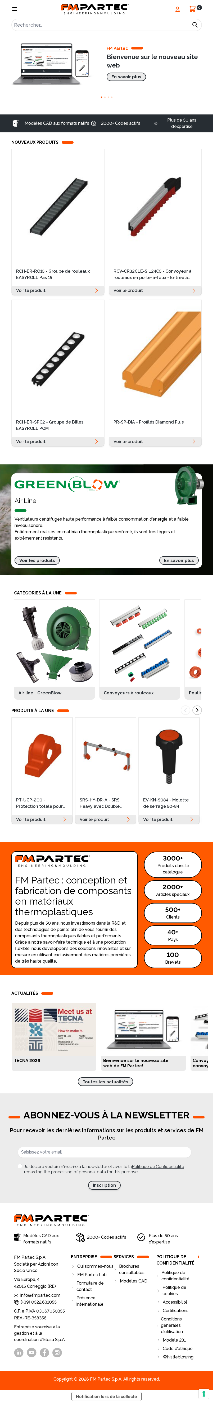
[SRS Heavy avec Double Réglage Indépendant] (105, 755)
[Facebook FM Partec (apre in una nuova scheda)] (44, 1352)
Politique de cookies (174, 1290)
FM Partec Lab (92, 1274)
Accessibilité (175, 1302)
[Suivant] (197, 710)
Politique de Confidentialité (158, 1166)
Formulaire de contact (90, 1286)
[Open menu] (14, 9)
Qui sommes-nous (95, 1266)
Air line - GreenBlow (40, 692)
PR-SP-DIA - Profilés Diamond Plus (149, 422)
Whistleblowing (178, 1356)
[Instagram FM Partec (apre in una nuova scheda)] (57, 1352)
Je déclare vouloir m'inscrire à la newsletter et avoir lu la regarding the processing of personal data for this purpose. (104, 1169)
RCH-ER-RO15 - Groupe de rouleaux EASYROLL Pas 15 (53, 274)
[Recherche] (195, 25)
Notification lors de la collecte (106, 1396)
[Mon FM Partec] (177, 9)
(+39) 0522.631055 (39, 1302)
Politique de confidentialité (175, 1275)
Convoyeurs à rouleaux (129, 692)
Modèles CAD (133, 1281)
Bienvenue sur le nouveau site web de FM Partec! (136, 1063)
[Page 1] (101, 97)
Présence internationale (89, 1301)
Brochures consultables (131, 1269)
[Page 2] (105, 97)
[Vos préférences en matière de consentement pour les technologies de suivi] (204, 1394)
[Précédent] (185, 710)
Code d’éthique (178, 1348)
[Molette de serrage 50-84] (169, 755)
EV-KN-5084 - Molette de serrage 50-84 (166, 803)
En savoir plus (89, 1063)
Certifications (175, 1310)
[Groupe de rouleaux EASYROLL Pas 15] (58, 206)
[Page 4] (111, 97)
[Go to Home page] (95, 9)
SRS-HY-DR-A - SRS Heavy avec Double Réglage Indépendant (103, 803)
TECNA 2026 (27, 1060)
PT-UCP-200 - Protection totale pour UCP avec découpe (39, 803)
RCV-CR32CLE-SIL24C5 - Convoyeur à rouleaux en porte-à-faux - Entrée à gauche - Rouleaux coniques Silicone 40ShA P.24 (153, 275)
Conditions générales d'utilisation (172, 1325)
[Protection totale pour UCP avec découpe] (42, 755)
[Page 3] (108, 97)
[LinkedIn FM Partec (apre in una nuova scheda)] (19, 1352)
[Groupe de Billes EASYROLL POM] (58, 357)
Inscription (104, 1185)
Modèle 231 (174, 1340)
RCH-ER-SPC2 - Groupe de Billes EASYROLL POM (49, 425)
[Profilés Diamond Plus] (155, 357)
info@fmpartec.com (40, 1295)
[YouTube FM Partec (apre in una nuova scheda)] (32, 1352)
